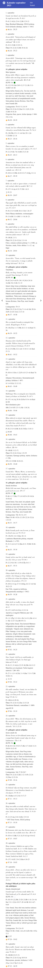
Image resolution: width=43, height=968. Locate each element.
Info (31, 2)
